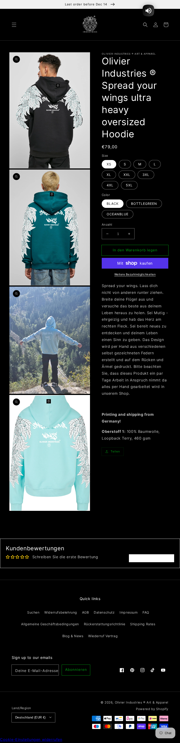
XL (109, 175)
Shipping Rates (142, 624)
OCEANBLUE (117, 214)
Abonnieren (76, 669)
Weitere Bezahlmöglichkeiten (135, 274)
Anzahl (107, 224)
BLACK (113, 204)
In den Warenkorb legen (135, 250)
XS (109, 164)
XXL (127, 175)
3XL (145, 175)
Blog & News (72, 636)
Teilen (115, 451)
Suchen (33, 612)
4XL (110, 185)
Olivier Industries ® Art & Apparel (141, 702)
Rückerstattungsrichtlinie (104, 624)
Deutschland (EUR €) (30, 717)
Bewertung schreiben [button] (151, 558)
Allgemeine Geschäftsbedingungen (50, 624)
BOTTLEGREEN (144, 204)
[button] (14, 24)
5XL (129, 185)
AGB (85, 612)
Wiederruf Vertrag (103, 636)
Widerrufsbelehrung (60, 612)
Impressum (129, 612)
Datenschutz (104, 612)
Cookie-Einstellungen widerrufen (31, 739)
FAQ (145, 612)
